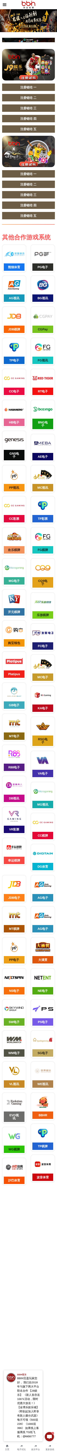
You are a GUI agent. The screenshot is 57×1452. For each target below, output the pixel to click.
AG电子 (43, 897)
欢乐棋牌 (14, 550)
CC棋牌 (43, 835)
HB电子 (14, 422)
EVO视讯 (14, 1116)
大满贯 (42, 959)
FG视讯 (43, 360)
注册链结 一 (28, 87)
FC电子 (43, 646)
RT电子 (43, 391)
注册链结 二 (28, 97)
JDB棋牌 (14, 329)
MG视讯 (42, 804)
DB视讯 (14, 798)
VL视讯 (14, 1084)
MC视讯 (42, 487)
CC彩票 (14, 518)
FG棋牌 (43, 550)
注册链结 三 (28, 108)
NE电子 (43, 990)
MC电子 (42, 677)
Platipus (14, 674)
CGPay (43, 329)
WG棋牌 (14, 1149)
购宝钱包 (14, 643)
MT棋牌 (14, 928)
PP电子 (14, 959)
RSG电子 (43, 741)
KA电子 (43, 708)
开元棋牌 (14, 612)
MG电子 (14, 581)
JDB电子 (14, 897)
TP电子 (14, 360)
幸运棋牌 (14, 860)
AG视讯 (14, 298)
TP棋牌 (43, 1146)
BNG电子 (43, 424)
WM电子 (14, 1053)
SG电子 (43, 1053)
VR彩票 (14, 829)
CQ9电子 (42, 582)
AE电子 (43, 456)
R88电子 (14, 767)
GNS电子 (14, 455)
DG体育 (43, 866)
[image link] (28, 4)
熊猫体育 (14, 267)
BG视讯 (43, 298)
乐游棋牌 (43, 615)
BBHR (43, 1115)
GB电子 (14, 705)
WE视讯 (42, 1084)
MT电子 (14, 736)
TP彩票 (43, 518)
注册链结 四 (28, 118)
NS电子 (14, 990)
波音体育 (43, 1177)
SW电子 (14, 1022)
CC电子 (14, 391)
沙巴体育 (14, 1180)
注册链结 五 (28, 129)
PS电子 (43, 1022)
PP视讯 (14, 487)
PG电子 (43, 267)
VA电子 (43, 773)
